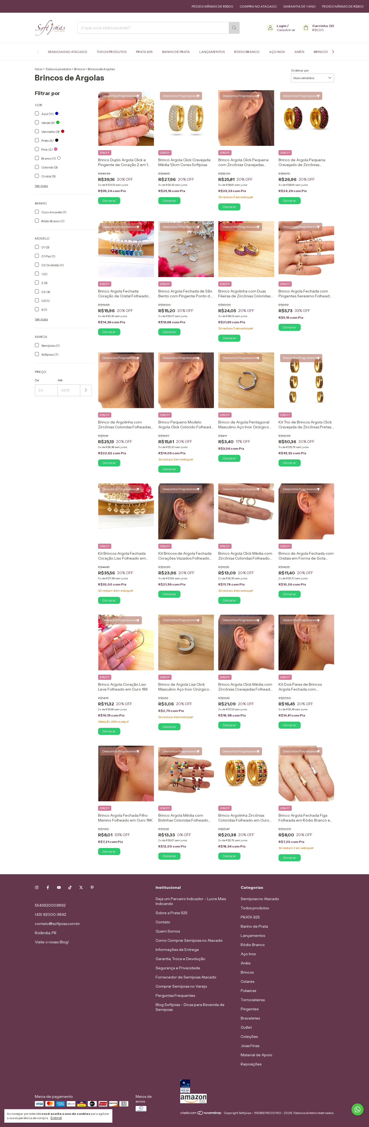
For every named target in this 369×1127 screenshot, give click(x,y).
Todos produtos (111, 52)
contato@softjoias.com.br (57, 923)
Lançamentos (212, 52)
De (37, 380)
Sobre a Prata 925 (171, 912)
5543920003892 (50, 905)
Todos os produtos (58, 69)
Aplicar (86, 390)
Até (60, 380)
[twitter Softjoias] (81, 887)
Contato (163, 922)
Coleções (249, 1036)
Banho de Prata (176, 52)
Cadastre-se (286, 30)
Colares (247, 981)
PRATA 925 (144, 52)
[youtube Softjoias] (59, 887)
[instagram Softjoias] (37, 887)
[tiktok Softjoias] (70, 887)
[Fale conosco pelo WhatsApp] (357, 1110)
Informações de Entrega (177, 949)
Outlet (246, 1027)
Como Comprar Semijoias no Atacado (189, 940)
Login (282, 26)
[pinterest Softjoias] (92, 887)
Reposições (251, 1064)
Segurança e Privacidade (178, 967)
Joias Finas (250, 1045)
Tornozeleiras (253, 999)
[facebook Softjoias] (48, 887)
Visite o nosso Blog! (52, 942)
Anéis (299, 52)
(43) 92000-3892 (50, 914)
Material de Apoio (256, 1054)
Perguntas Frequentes (175, 995)
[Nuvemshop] (201, 1114)
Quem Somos (168, 931)
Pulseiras (248, 990)
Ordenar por (300, 70)
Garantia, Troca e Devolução (180, 958)
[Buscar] (234, 28)
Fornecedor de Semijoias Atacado (186, 977)
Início (38, 69)
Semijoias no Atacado (67, 52)
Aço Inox (277, 52)
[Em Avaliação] (257, 1086)
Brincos (321, 52)
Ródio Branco (247, 52)
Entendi (56, 1118)
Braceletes (250, 1018)
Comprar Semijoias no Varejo (181, 986)
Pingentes (250, 1009)
